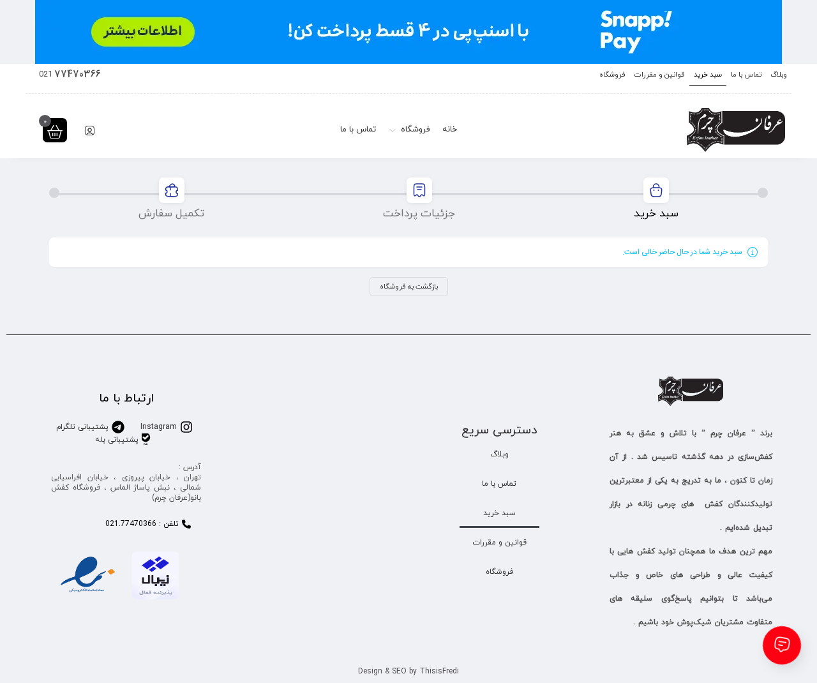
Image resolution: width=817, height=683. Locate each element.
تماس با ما (746, 75)
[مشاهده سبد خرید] (55, 131)
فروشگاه (612, 75)
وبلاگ (778, 75)
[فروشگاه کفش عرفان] (736, 130)
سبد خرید (708, 75)
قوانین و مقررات (659, 75)
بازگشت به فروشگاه (409, 286)
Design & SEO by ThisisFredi (408, 671)
